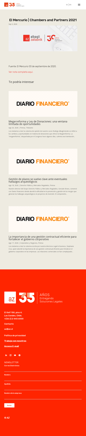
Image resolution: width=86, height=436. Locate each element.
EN (70, 5)
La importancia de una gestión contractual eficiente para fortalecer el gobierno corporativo (42, 238)
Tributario (29, 128)
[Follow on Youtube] (15, 355)
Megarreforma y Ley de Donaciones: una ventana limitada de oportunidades (38, 123)
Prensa (22, 128)
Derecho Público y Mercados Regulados (34, 185)
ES (67, 5)
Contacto (9, 324)
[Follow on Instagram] (10, 355)
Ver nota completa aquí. (21, 72)
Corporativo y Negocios (28, 243)
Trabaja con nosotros (15, 341)
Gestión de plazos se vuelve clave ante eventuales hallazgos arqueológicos (38, 180)
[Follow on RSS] (19, 355)
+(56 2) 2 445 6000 (14, 319)
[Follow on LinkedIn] (6, 355)
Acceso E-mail (11, 346)
